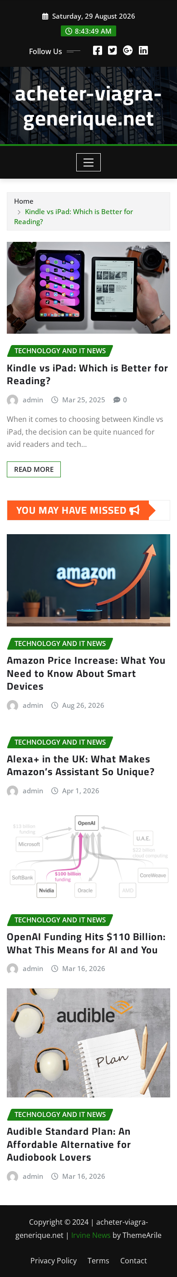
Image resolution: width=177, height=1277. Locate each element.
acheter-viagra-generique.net (88, 105)
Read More (34, 469)
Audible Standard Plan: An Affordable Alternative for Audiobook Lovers (69, 1144)
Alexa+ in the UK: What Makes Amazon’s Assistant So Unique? (81, 765)
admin (33, 399)
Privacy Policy (53, 1261)
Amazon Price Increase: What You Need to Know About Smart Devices (86, 673)
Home (24, 200)
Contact (133, 1261)
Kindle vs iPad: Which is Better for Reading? (87, 374)
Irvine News (91, 1235)
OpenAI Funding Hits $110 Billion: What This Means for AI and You (86, 943)
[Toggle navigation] (88, 162)
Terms (98, 1261)
